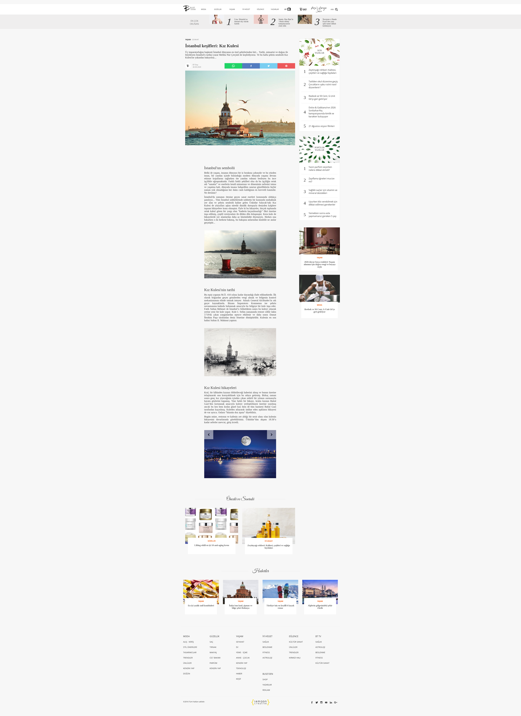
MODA (203, 9)
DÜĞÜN (186, 673)
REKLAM (266, 690)
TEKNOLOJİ (241, 668)
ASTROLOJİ (267, 657)
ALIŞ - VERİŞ (188, 642)
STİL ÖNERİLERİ (190, 647)
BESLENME (267, 647)
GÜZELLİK (217, 9)
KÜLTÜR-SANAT (322, 663)
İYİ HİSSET (246, 9)
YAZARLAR (275, 9)
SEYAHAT (195, 39)
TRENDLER (188, 657)
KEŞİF (238, 679)
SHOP (265, 679)
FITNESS (266, 652)
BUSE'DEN (268, 673)
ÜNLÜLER (187, 663)
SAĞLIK (266, 642)
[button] (208, 434)
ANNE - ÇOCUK (243, 657)
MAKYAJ (213, 652)
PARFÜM (213, 663)
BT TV (318, 636)
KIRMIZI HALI (295, 657)
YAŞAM (232, 9)
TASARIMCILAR (189, 652)
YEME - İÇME (241, 652)
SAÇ (211, 642)
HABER (239, 673)
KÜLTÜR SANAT (296, 642)
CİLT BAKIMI (215, 657)
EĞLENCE (260, 9)
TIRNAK (213, 647)
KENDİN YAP (188, 668)
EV (237, 647)
